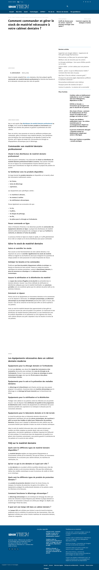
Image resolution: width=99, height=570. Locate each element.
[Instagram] (85, 2)
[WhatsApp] (42, 72)
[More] (46, 72)
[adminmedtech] (9, 73)
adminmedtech (16, 73)
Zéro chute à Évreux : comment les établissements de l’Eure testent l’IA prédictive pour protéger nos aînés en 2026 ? (78, 553)
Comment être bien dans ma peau (69, 73)
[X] (90, 2)
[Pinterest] (39, 72)
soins (28, 77)
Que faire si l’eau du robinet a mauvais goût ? (72, 75)
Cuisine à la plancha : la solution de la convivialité (74, 87)
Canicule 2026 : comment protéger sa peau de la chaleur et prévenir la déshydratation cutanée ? (78, 533)
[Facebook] (83, 2)
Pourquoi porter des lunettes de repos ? (71, 84)
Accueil (9, 17)
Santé (13, 17)
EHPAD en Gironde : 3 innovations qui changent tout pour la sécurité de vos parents (79, 105)
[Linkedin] (88, 2)
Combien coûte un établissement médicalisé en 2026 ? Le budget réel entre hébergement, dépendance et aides (54, 542)
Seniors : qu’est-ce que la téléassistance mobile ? (74, 71)
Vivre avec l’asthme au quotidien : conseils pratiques (80, 140)
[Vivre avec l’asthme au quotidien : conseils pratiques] (63, 140)
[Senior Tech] (35, 6)
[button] (67, 6)
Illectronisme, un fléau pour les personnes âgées (73, 57)
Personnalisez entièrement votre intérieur (71, 82)
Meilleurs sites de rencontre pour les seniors (72, 60)
